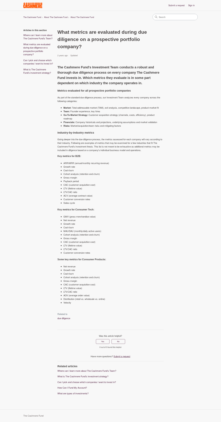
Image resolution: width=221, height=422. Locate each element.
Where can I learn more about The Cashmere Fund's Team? (37, 36)
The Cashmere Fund (32, 17)
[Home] (32, 5)
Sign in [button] (191, 5)
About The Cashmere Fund (56, 17)
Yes (102, 341)
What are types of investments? (73, 393)
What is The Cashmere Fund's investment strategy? (37, 71)
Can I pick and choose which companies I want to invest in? (38, 62)
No (118, 341)
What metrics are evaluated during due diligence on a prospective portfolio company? (36, 49)
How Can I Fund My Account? (72, 387)
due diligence (63, 318)
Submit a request (176, 5)
